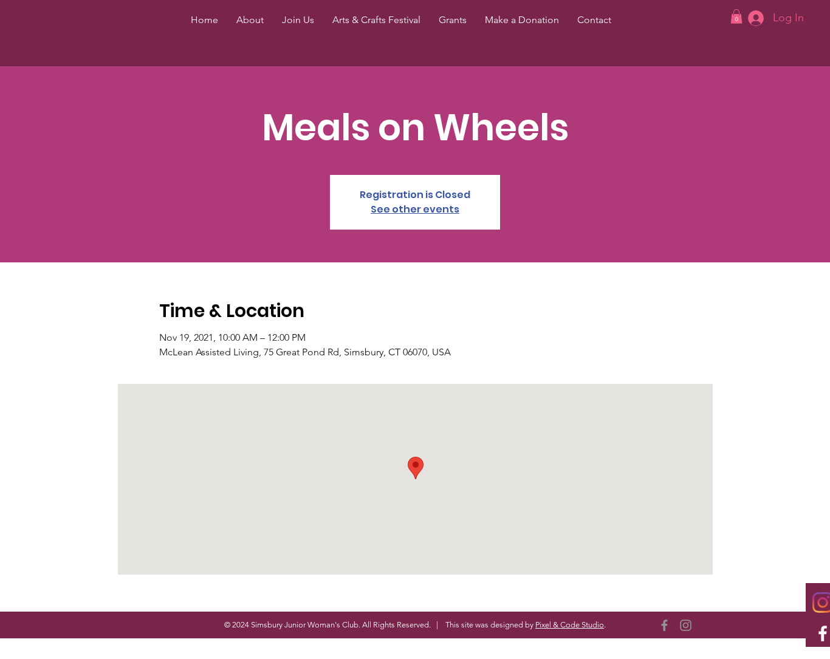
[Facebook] (664, 625)
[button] (736, 16)
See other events (415, 209)
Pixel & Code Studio (569, 624)
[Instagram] (685, 625)
